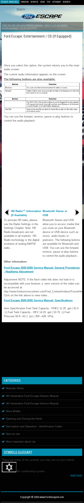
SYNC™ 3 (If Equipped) (55, 25)
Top (48, 2)
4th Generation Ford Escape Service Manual (32, 403)
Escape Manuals (10, 2)
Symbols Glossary (18, 452)
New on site (13, 433)
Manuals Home (15, 388)
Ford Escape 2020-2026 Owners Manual (22, 25)
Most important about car (20, 441)
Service (34, 2)
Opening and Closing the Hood (24, 418)
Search (66, 2)
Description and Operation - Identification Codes (34, 426)
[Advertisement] (42, 50)
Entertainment (10, 28)
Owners (25, 2)
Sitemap (56, 2)
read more (76, 475)
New (42, 2)
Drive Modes (13, 411)
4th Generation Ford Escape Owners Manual (32, 395)
